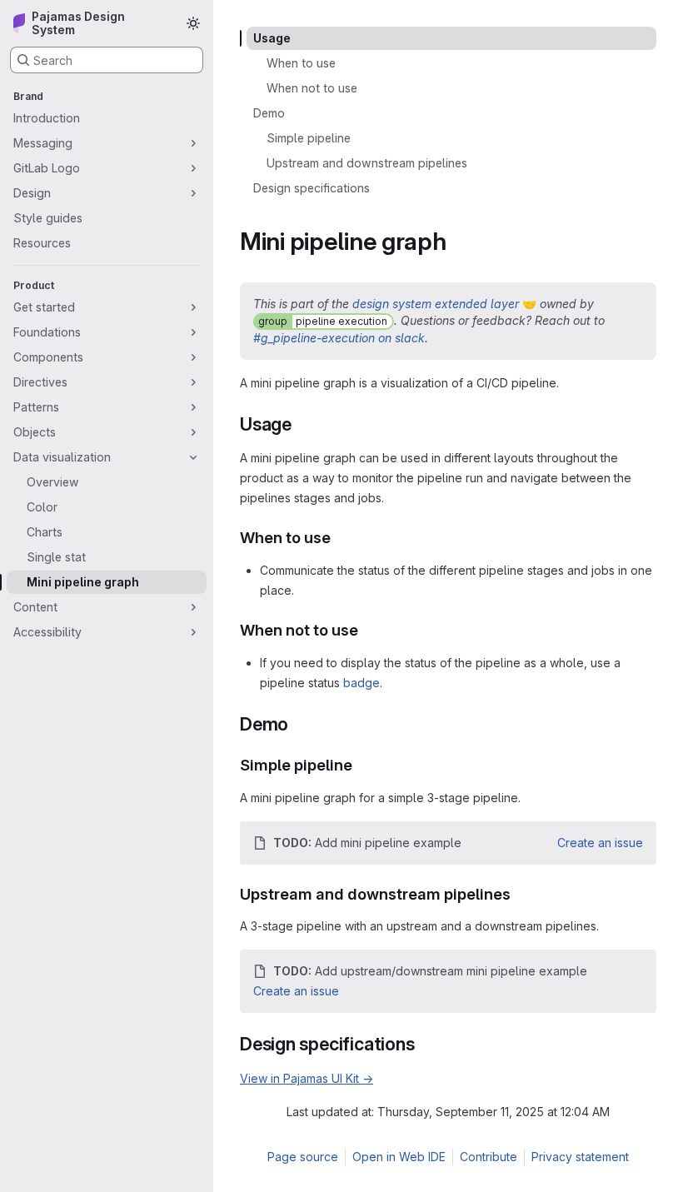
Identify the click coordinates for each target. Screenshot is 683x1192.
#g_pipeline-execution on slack (339, 338)
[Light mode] (193, 23)
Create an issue (600, 842)
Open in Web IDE (399, 1157)
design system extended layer (435, 304)
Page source (302, 1157)
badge (361, 683)
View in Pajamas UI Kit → (306, 1078)
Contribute (488, 1157)
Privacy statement (580, 1157)
